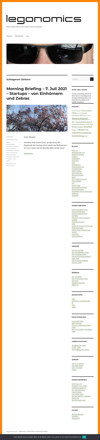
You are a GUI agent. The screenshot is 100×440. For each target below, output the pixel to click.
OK (84, 437)
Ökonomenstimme (77, 175)
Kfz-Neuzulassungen (78, 390)
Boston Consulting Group (80, 210)
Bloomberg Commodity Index (81, 301)
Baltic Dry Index (77, 323)
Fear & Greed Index (78, 250)
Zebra (8, 161)
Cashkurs (75, 157)
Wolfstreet (75, 193)
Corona (78, 113)
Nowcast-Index (77, 263)
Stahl (73, 299)
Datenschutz (31, 431)
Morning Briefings (77, 414)
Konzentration (11, 148)
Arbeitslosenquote (76, 110)
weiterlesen (28, 153)
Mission (9, 36)
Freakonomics (76, 165)
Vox (73, 183)
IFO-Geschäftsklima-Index (80, 252)
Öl (72, 303)
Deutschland (10, 144)
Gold (73, 305)
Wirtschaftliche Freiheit (79, 187)
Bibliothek (19, 36)
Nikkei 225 (75, 285)
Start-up (9, 152)
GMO (73, 224)
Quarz (73, 177)
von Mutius (75, 234)
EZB (89, 119)
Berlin (8, 142)
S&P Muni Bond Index (78, 400)
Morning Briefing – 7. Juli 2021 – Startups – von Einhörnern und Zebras (36, 93)
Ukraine (81, 130)
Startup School (11, 154)
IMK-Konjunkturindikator (80, 260)
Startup (14, 152)
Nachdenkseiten (77, 169)
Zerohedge (75, 195)
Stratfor (74, 232)
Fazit (73, 163)
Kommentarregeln (42, 431)
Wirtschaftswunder (78, 189)
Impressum (22, 431)
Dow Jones (75, 281)
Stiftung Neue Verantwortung (81, 230)
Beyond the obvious (78, 154)
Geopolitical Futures (78, 222)
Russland (88, 127)
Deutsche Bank (86, 115)
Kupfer (74, 307)
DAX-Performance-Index (80, 279)
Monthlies (75, 416)
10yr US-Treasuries (78, 364)
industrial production (78, 124)
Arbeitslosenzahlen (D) (79, 388)
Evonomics (75, 161)
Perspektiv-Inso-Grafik (79, 386)
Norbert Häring (76, 171)
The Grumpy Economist (79, 179)
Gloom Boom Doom (78, 167)
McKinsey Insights (77, 228)
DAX (81, 115)
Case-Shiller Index (77, 394)
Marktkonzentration (12, 150)
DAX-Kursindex (77, 277)
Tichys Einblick (76, 181)
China (74, 113)
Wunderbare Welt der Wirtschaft (82, 191)
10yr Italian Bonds (77, 366)
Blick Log (75, 150)
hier (28, 148)
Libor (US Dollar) (77, 368)
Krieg (74, 127)
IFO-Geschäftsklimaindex (82, 122)
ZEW (85, 136)
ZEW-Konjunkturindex (79, 254)
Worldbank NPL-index (79, 345)
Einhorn (9, 146)
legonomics (44, 18)
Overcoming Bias (77, 173)
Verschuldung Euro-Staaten (80, 349)
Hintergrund (76, 418)
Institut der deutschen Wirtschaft (82, 226)
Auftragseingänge (86, 111)
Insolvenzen (89, 124)
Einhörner (15, 146)
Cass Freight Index (77, 321)
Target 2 (75, 130)
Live (27, 36)
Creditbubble (76, 159)
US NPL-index (76, 347)
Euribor (74, 370)
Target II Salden (77, 392)
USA (14, 158)
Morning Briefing (11, 139)
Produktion (79, 127)
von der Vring (76, 185)
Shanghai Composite (78, 283)
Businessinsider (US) (78, 152)
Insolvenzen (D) (77, 384)
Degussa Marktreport (78, 212)
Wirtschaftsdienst (77, 236)
